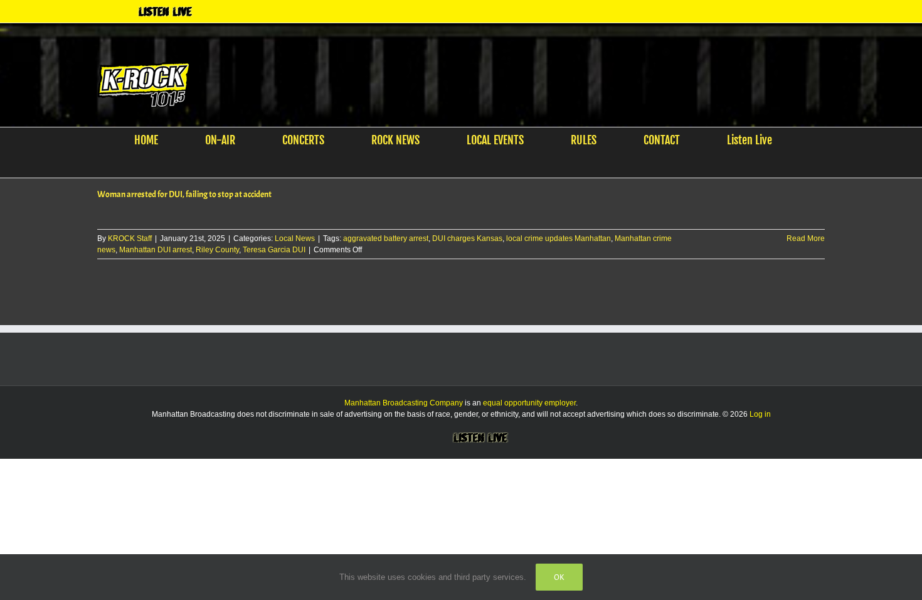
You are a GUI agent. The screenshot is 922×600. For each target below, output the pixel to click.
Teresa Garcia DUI (274, 250)
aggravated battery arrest (385, 239)
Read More (806, 239)
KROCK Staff (130, 239)
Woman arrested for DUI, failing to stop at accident (184, 195)
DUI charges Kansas (467, 239)
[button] (453, 165)
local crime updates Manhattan (558, 239)
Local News (295, 239)
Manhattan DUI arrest (155, 250)
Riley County (217, 250)
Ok (559, 577)
